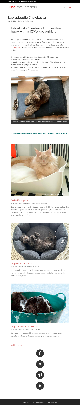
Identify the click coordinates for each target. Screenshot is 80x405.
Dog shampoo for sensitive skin (24, 326)
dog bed (17, 47)
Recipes (37, 329)
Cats (33, 203)
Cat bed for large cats (20, 200)
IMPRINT (26, 402)
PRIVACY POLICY (38, 402)
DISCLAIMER (52, 402)
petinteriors (17, 203)
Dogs (31, 21)
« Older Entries (16, 345)
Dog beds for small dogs (21, 263)
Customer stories (23, 21)
